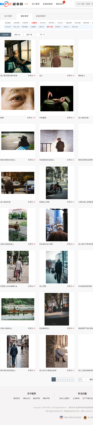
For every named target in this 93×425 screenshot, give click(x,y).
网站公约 (26, 398)
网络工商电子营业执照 (72, 417)
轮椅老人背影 (44, 202)
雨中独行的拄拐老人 (8, 370)
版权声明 (36, 398)
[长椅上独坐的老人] (18, 224)
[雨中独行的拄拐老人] (18, 351)
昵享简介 (16, 398)
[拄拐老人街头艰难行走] (18, 267)
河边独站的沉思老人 (47, 160)
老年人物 (50, 27)
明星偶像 (25, 27)
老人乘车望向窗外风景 (8, 76)
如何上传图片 (64, 398)
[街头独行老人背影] (57, 224)
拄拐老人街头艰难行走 (8, 286)
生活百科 (43, 23)
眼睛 (2, 118)
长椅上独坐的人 (6, 328)
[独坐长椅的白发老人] (18, 140)
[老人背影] (57, 267)
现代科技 (51, 23)
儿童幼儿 (41, 27)
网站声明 (46, 398)
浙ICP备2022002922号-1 (55, 411)
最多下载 (29, 34)
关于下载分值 (87, 398)
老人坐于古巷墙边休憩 (47, 370)
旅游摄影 (8, 23)
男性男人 (58, 27)
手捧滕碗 (42, 118)
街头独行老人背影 (46, 244)
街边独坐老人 (44, 328)
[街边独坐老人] (57, 309)
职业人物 (16, 27)
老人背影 (42, 286)
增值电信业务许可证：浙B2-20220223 (78, 411)
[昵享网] (11, 4)
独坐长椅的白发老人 (8, 160)
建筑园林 (69, 23)
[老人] (57, 56)
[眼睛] (18, 98)
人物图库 (34, 23)
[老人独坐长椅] (18, 182)
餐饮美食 (86, 23)
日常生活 (8, 27)
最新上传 (17, 34)
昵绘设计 (60, 4)
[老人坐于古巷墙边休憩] (57, 351)
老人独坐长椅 (5, 202)
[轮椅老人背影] (57, 182)
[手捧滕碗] (57, 98)
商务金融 (78, 23)
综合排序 (5, 34)
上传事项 (76, 398)
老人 (41, 76)
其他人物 (75, 27)
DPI (41, 34)
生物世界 (25, 23)
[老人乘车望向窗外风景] (18, 56)
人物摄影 (33, 27)
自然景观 (16, 23)
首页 (26, 4)
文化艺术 (60, 23)
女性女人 (66, 27)
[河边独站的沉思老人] (57, 140)
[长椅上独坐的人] (18, 309)
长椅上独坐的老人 (7, 244)
